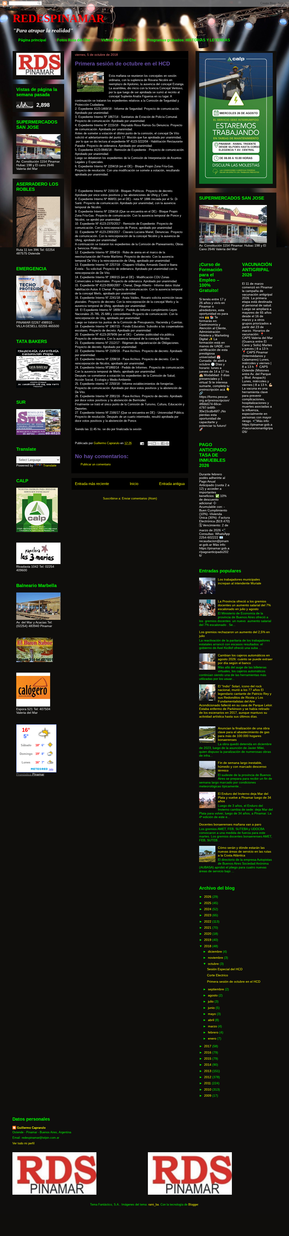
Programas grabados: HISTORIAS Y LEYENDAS (188, 40)
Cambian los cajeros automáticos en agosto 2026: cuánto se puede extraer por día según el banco (245, 659)
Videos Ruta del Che (118, 40)
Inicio (134, 484)
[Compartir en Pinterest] (167, 443)
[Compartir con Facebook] (163, 443)
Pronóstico (23, 774)
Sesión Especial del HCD (224, 969)
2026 (208, 896)
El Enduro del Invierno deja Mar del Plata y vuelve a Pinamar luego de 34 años (244, 797)
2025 (208, 903)
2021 (208, 927)
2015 (208, 1058)
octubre (214, 963)
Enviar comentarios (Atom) (139, 498)
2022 (208, 921)
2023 (208, 915)
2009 (208, 1095)
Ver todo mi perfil (23, 1143)
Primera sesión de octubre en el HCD (233, 981)
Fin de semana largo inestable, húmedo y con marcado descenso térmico (242, 766)
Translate (49, 465)
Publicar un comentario (96, 464)
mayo (212, 1014)
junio (212, 1008)
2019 (208, 940)
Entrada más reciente (92, 484)
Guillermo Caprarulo (31, 1127)
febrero (213, 1032)
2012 (208, 1077)
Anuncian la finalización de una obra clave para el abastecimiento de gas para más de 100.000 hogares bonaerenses (244, 733)
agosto (213, 995)
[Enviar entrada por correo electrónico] (141, 443)
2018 (208, 946)
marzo (213, 1026)
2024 (208, 909)
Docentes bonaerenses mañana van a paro (230, 824)
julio (211, 1001)
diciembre (215, 951)
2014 (208, 1064)
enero (212, 1038)
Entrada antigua (172, 484)
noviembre (216, 957)
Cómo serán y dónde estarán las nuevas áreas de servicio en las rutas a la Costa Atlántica (244, 851)
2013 (208, 1071)
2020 (208, 933)
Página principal (32, 40)
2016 (208, 1052)
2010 (208, 1089)
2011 (208, 1083)
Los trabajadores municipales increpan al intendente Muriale (239, 581)
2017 (208, 1046)
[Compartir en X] (158, 443)
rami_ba (153, 1204)
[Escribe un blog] (154, 443)
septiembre (216, 989)
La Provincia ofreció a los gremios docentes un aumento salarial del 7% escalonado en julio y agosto (244, 605)
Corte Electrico (217, 975)
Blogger (193, 1204)
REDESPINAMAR (59, 18)
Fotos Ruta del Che (73, 40)
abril (211, 1020)
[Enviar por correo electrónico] (150, 443)
